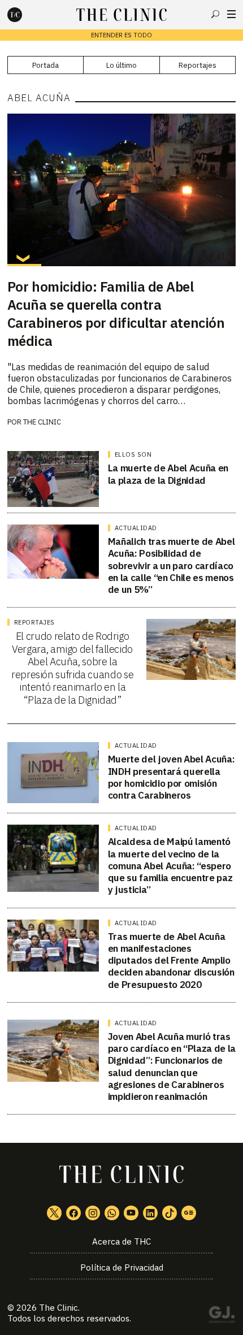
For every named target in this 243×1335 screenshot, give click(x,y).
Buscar (215, 14)
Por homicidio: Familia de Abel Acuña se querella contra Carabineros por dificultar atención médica (115, 314)
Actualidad (136, 528)
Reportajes (197, 65)
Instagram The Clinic (92, 1213)
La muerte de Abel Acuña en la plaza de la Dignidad (168, 474)
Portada (45, 65)
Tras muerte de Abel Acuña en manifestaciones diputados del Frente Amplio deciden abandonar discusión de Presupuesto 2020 (171, 960)
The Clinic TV (131, 1213)
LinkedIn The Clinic (150, 1213)
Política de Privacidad (121, 1267)
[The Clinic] (24, 14)
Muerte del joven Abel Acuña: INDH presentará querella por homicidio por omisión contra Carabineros (171, 777)
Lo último (121, 65)
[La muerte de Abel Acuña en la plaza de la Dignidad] (53, 479)
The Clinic (42, 422)
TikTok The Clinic (169, 1213)
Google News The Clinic (188, 1213)
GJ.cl (221, 1316)
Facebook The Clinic (73, 1213)
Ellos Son (133, 454)
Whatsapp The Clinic (112, 1213)
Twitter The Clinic (54, 1213)
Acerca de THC (121, 1241)
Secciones (231, 14)
